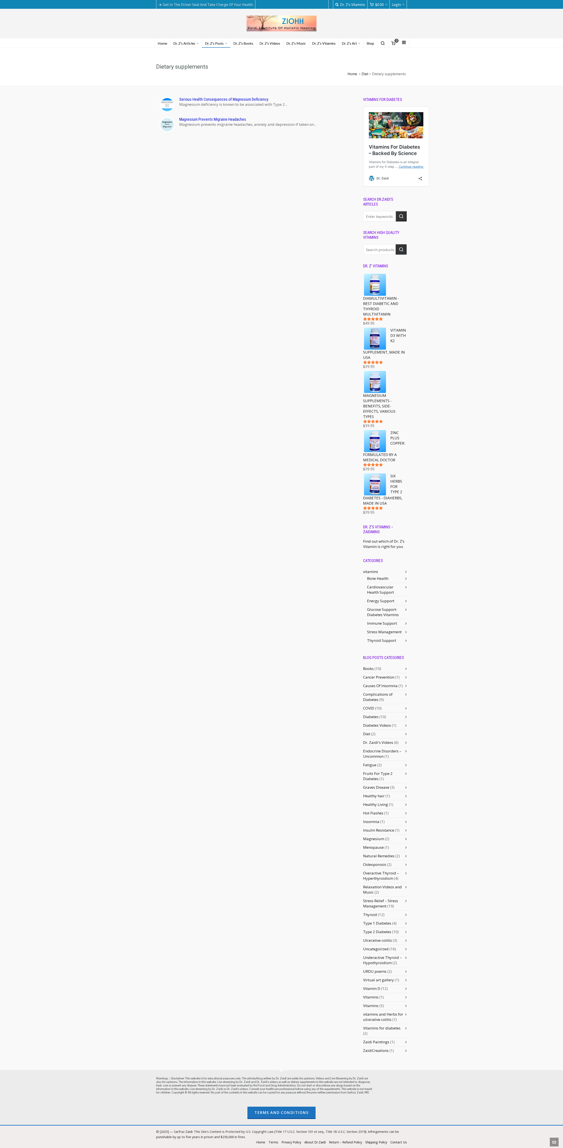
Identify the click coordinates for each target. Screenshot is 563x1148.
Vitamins (370, 997)
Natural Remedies (379, 855)
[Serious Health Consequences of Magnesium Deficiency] (167, 104)
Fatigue (369, 764)
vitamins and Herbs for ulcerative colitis (383, 1017)
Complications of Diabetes (378, 697)
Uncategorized (376, 948)
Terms (273, 1142)
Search (401, 249)
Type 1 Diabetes (377, 923)
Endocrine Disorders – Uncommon (382, 753)
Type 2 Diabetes (377, 931)
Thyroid (370, 914)
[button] (401, 216)
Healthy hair (374, 795)
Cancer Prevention (378, 677)
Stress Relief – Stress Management (380, 903)
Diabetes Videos (377, 725)
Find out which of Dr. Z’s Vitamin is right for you (383, 544)
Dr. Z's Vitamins (352, 4)
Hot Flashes (373, 813)
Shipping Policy (376, 1142)
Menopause (373, 847)
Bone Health (377, 578)
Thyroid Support (381, 640)
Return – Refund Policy (345, 1142)
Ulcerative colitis (377, 940)
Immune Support (382, 623)
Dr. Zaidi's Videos (378, 742)
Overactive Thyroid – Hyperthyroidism (381, 876)
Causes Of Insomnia (380, 685)
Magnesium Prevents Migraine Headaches (212, 119)
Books (368, 668)
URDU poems (374, 971)
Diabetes (370, 716)
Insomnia (371, 821)
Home (352, 73)
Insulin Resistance (378, 830)
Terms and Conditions (281, 1112)
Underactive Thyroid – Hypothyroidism (382, 960)
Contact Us (398, 1142)
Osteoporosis (374, 864)
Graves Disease (376, 787)
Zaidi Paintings (376, 1041)
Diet (365, 73)
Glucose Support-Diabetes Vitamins (383, 612)
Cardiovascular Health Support (380, 589)
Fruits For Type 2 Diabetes (378, 776)
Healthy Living (375, 804)
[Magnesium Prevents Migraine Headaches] (167, 124)
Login (396, 4)
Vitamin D (371, 988)
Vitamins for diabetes (381, 1028)
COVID (368, 708)
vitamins (370, 571)
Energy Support (380, 600)
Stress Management (384, 631)
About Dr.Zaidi (315, 1142)
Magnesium (373, 838)
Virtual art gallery (378, 979)
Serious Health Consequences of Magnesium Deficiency (224, 99)
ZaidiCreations (376, 1050)
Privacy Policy (291, 1142)
